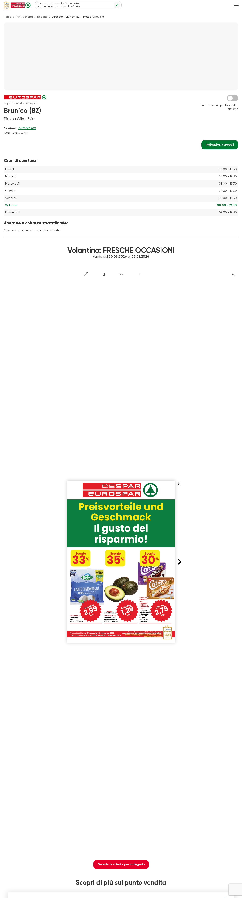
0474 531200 (27, 128)
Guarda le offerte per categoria (121, 864)
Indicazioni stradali (220, 144)
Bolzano (42, 17)
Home (7, 17)
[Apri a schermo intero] (86, 274)
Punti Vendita (24, 17)
